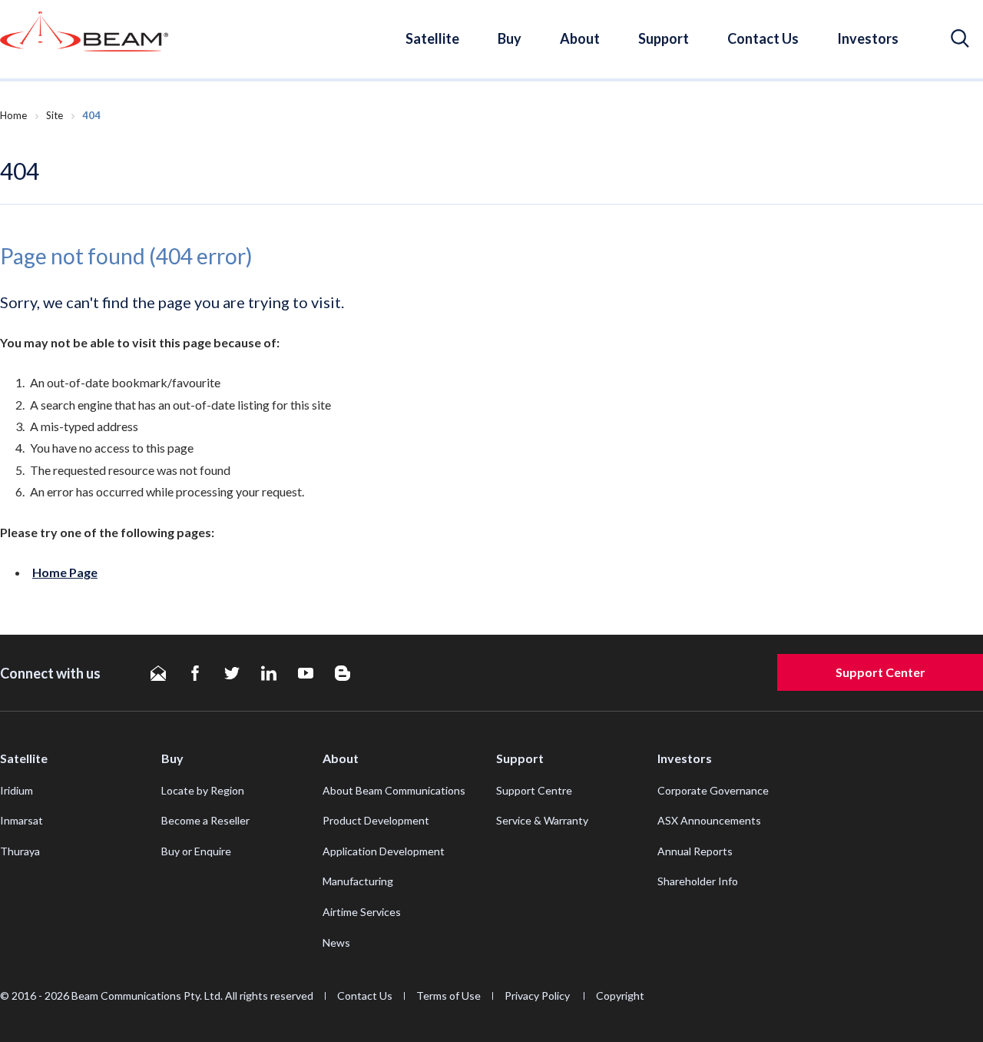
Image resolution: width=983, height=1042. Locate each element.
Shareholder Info (697, 881)
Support (663, 38)
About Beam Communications (394, 790)
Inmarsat (21, 820)
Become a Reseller (205, 820)
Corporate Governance (713, 790)
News (336, 942)
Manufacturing (358, 881)
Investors (868, 38)
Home (13, 115)
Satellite (432, 38)
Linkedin (268, 673)
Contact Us (763, 38)
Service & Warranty (542, 820)
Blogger (342, 673)
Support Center (880, 672)
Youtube (305, 673)
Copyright (620, 995)
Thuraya (20, 851)
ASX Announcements (709, 820)
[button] (960, 38)
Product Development (376, 820)
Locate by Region (202, 790)
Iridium (16, 790)
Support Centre (534, 790)
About (580, 38)
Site (54, 115)
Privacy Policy (538, 995)
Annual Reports (695, 851)
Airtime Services (362, 911)
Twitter (232, 673)
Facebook (195, 673)
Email (158, 673)
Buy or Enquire (196, 851)
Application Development (384, 851)
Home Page (65, 572)
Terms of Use (448, 995)
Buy (509, 38)
